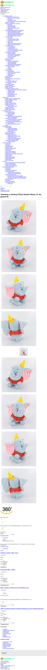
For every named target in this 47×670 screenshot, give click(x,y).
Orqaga (1, 550)
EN (4, 13)
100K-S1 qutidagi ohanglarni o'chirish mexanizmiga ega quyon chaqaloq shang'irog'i (22, 608)
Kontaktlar (5, 635)
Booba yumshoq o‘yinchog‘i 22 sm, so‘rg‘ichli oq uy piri (14, 587)
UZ (1, 13)
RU (2, 13)
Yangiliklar (5, 629)
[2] (1, 531)
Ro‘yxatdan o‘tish (6, 7)
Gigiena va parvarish (7, 643)
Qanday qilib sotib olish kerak (9, 630)
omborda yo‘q (3, 567)
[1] (0, 531)
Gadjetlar (4, 647)
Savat (1, 8)
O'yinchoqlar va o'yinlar (7, 641)
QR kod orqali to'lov (7, 636)
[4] (3, 531)
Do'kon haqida (6, 632)
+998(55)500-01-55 (4, 10)
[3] (2, 531)
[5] (4, 531)
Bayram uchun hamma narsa (8, 648)
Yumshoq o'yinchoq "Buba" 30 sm (9, 552)
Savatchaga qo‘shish (4, 535)
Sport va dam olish (6, 646)
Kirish (1, 7)
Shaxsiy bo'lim (3, 663)
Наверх (2, 664)
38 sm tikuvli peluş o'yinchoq (7, 569)
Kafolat (4, 634)
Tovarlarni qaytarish (7, 633)
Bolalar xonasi (6, 642)
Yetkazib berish (6, 631)
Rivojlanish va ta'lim (7, 645)
